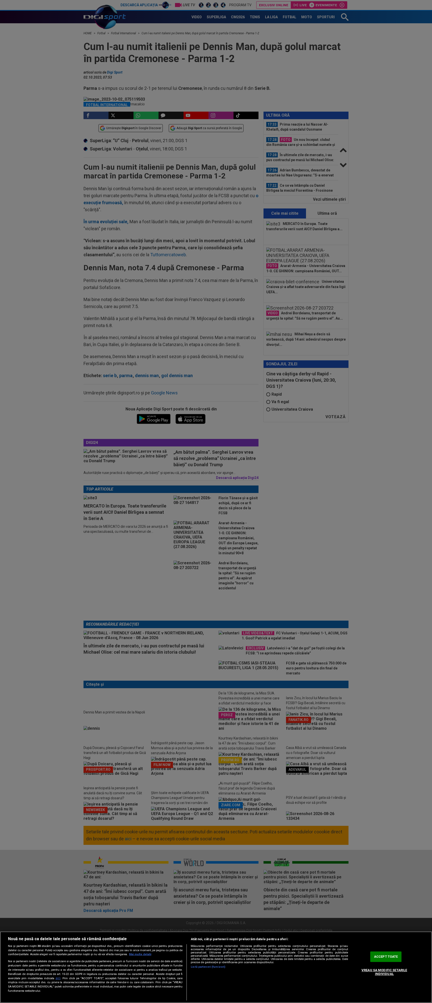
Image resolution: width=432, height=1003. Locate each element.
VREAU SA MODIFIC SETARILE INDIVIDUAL (384, 972)
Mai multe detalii (140, 954)
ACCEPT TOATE (386, 956)
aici (58, 978)
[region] (216, 967)
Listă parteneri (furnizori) (208, 966)
